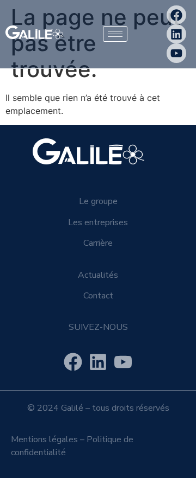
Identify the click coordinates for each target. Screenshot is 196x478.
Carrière (98, 243)
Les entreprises (98, 222)
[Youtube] (176, 52)
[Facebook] (176, 14)
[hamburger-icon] (115, 34)
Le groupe (98, 201)
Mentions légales (44, 439)
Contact (98, 296)
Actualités (98, 275)
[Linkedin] (176, 33)
